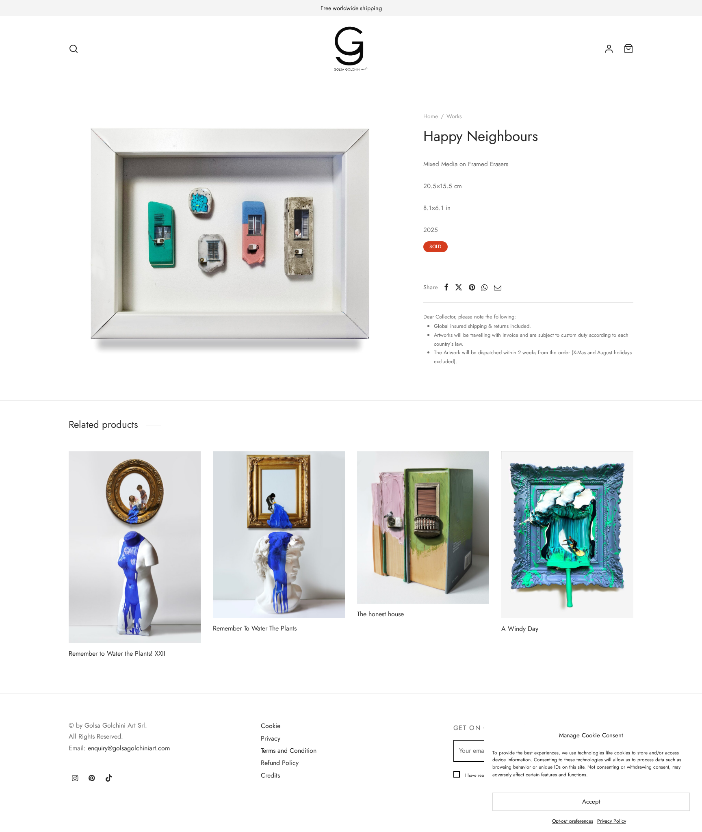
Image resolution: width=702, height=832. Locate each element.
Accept (591, 801)
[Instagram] (75, 778)
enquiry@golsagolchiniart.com (129, 748)
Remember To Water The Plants (255, 628)
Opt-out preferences (572, 821)
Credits (270, 775)
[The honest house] (423, 527)
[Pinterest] (472, 287)
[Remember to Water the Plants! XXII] (135, 547)
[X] (459, 287)
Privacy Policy (611, 821)
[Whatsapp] (484, 287)
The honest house (380, 614)
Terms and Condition (288, 750)
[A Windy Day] (567, 534)
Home (430, 116)
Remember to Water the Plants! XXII (117, 653)
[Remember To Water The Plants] (279, 534)
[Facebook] (446, 287)
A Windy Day (519, 628)
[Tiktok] (109, 778)
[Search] (73, 49)
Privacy (270, 738)
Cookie (270, 725)
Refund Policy (280, 762)
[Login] (609, 49)
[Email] (498, 287)
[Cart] (628, 49)
